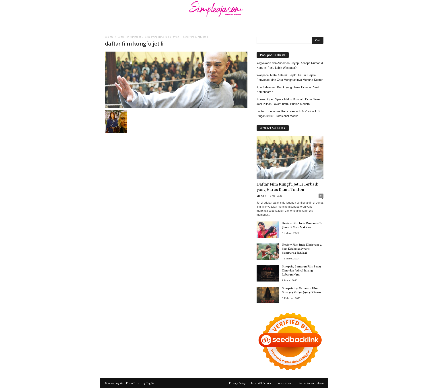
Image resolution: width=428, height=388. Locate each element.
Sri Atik (261, 195)
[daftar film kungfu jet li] (176, 80)
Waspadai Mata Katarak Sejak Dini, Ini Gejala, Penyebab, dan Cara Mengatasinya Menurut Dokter (290, 77)
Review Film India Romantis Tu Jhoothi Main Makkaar (302, 225)
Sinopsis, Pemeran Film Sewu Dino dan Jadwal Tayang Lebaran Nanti (301, 271)
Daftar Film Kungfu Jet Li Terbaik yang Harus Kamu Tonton (148, 36)
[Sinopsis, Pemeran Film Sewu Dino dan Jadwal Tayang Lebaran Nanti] (268, 273)
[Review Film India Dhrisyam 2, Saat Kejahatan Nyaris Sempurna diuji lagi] (268, 251)
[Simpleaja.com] (214, 10)
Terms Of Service (261, 383)
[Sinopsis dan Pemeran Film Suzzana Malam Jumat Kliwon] (268, 295)
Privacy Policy (237, 383)
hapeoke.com (285, 383)
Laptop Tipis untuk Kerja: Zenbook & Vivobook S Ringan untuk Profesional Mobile (288, 114)
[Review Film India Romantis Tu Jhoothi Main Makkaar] (268, 229)
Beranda (109, 36)
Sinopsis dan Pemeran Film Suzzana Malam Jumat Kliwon (301, 291)
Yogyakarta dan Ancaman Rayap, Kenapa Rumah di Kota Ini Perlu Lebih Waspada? (290, 65)
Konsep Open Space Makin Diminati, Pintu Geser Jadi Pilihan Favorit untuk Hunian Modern (289, 102)
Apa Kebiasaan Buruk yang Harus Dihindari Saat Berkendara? (288, 90)
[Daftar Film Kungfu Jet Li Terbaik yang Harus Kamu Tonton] (290, 157)
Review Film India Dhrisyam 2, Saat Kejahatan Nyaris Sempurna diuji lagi (302, 249)
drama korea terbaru (311, 383)
